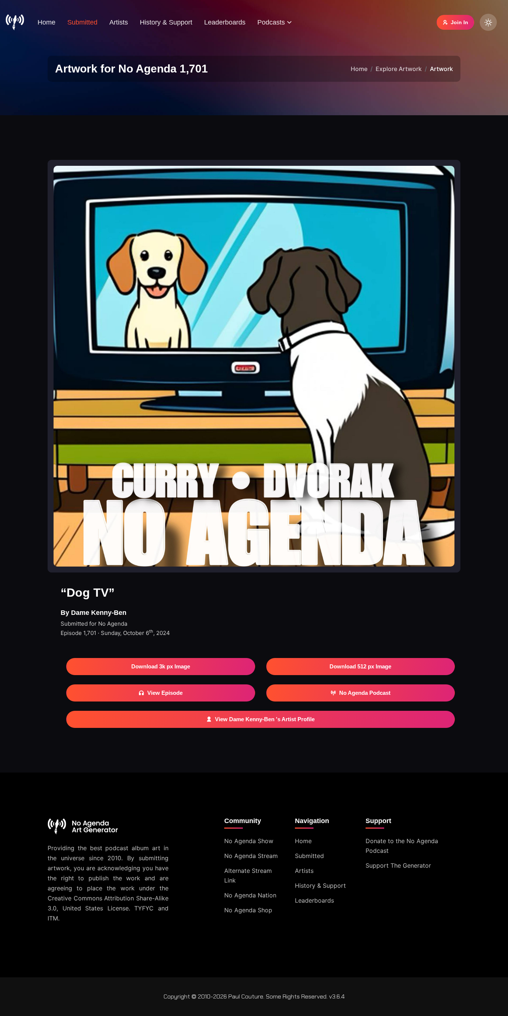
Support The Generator (398, 865)
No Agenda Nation (250, 895)
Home (46, 22)
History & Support (166, 22)
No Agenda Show (248, 841)
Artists (118, 22)
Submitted (82, 22)
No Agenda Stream (251, 855)
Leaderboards (224, 22)
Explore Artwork (399, 68)
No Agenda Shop (248, 910)
